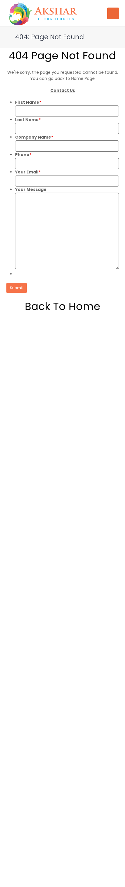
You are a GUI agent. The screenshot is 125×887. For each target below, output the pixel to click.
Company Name (34, 137)
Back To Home (62, 306)
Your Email (27, 172)
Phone (23, 154)
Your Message (31, 189)
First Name (28, 102)
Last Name (28, 120)
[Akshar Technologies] (42, 13)
